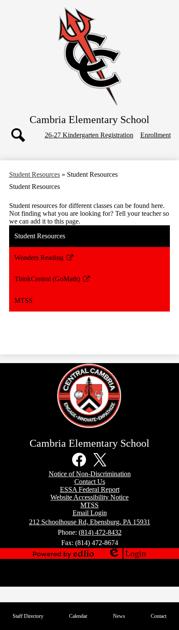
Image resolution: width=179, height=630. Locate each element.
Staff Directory (28, 616)
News (119, 616)
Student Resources (34, 174)
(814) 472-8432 (100, 532)
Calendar (78, 616)
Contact (158, 616)
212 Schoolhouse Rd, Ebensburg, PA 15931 (89, 522)
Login (127, 554)
